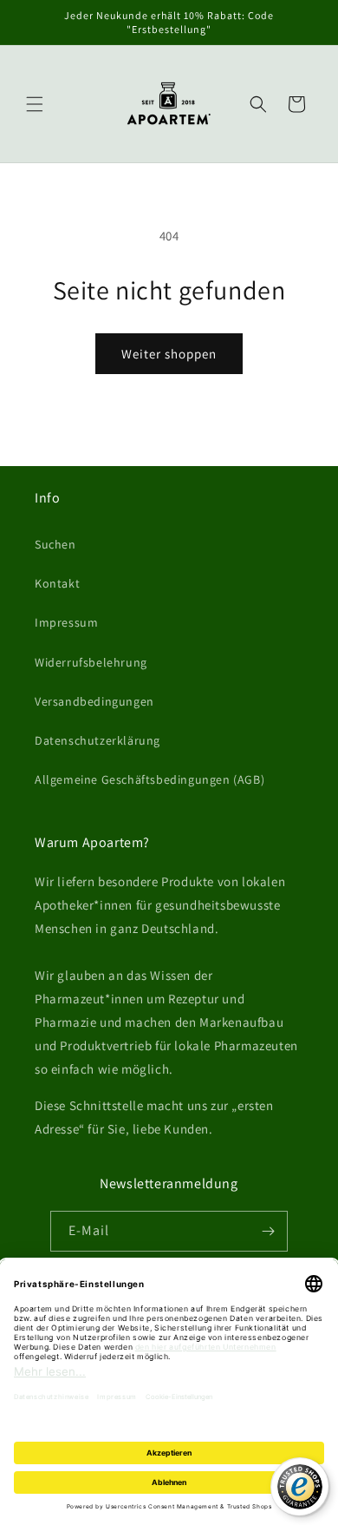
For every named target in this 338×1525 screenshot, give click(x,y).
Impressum (66, 622)
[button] (35, 104)
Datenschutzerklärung (97, 740)
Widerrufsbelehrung (91, 662)
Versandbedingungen (94, 701)
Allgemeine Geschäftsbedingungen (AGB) (149, 779)
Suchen (55, 544)
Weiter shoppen (169, 353)
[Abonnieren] (268, 1231)
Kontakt (57, 583)
